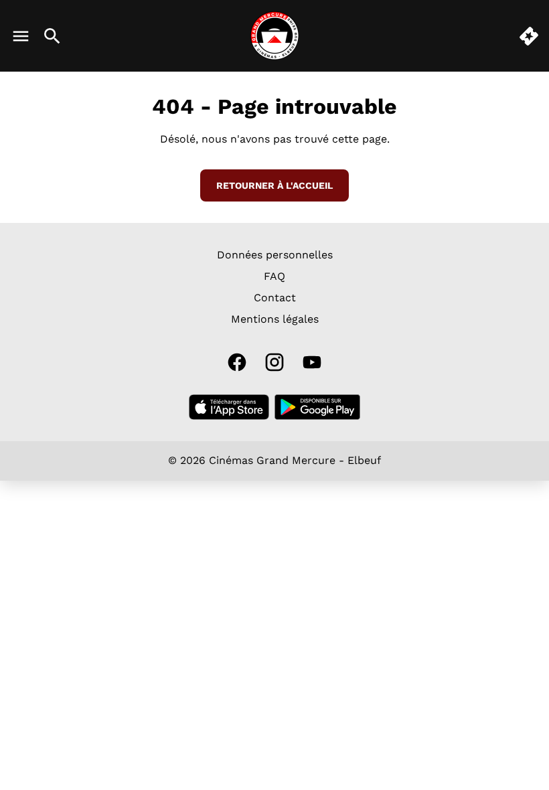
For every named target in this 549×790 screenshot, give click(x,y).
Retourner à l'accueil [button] (274, 185)
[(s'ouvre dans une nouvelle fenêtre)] (229, 407)
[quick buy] (529, 36)
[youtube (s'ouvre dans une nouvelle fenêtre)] (312, 362)
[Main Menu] (21, 36)
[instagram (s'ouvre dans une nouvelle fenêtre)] (274, 362)
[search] (52, 36)
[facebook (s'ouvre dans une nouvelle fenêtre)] (237, 362)
